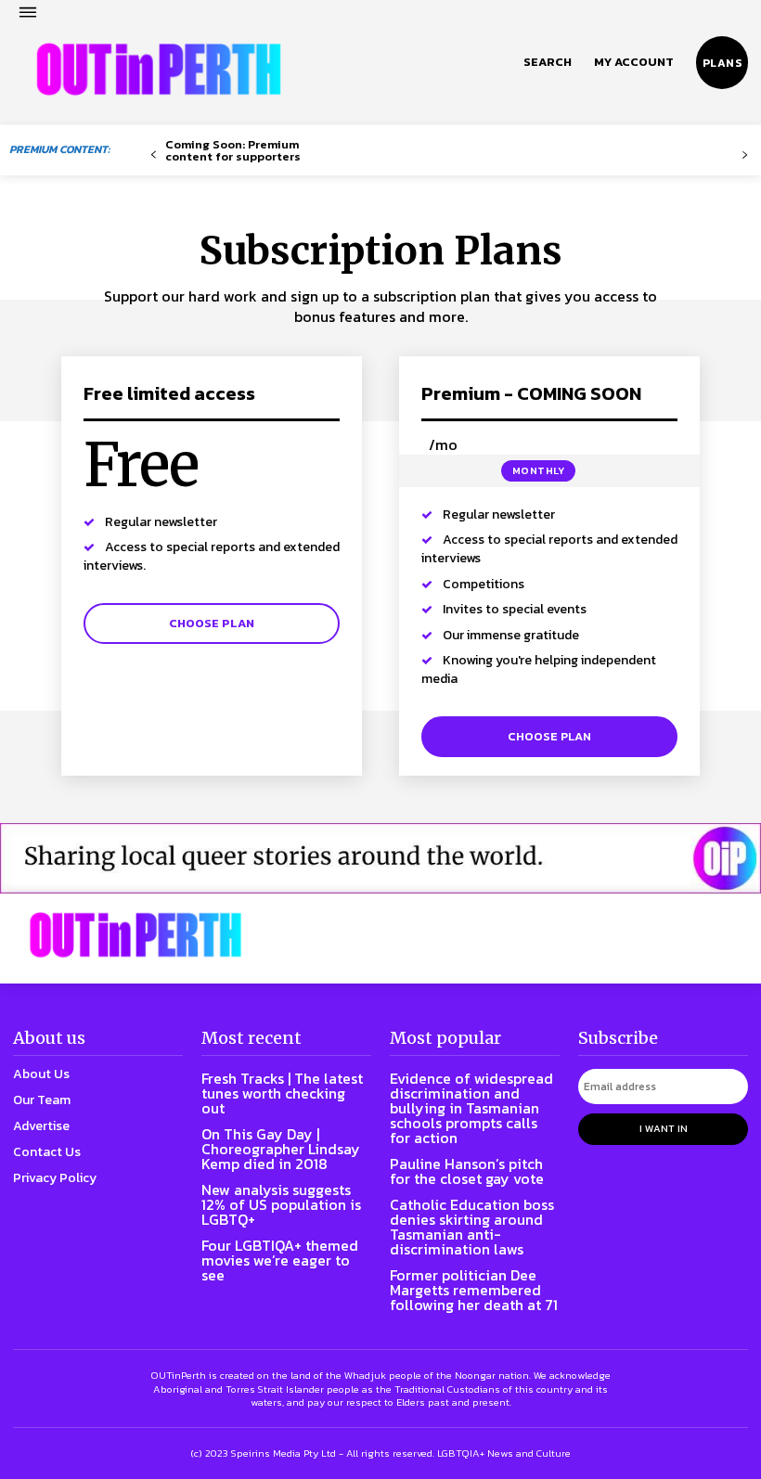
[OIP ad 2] (380, 858)
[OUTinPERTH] (158, 69)
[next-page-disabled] (744, 155)
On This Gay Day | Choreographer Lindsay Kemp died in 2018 (280, 1149)
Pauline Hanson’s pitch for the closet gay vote (467, 1171)
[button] (547, 62)
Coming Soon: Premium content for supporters (233, 150)
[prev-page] (153, 155)
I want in (663, 1128)
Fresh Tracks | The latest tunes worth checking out (282, 1093)
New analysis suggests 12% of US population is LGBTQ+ (281, 1204)
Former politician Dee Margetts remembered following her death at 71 (474, 1290)
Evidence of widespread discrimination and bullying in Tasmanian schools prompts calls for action (471, 1108)
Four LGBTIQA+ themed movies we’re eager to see (279, 1260)
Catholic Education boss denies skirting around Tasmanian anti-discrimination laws (472, 1226)
